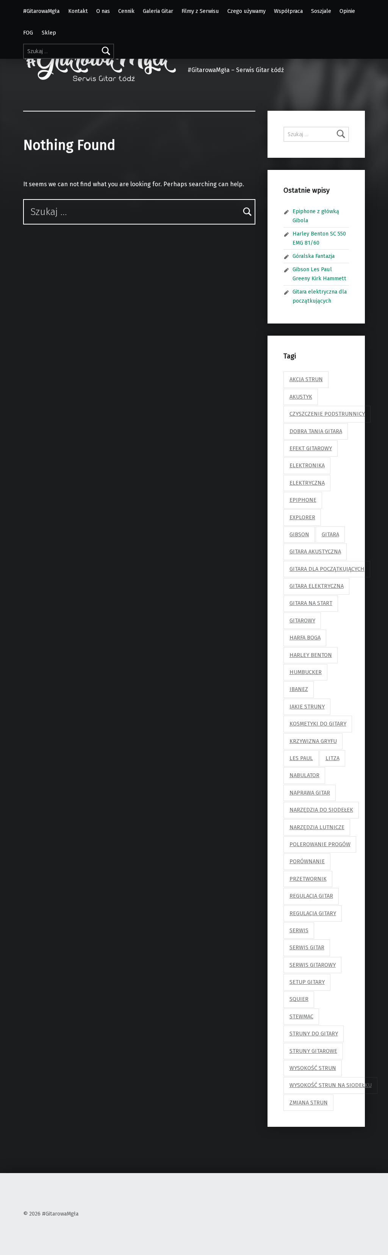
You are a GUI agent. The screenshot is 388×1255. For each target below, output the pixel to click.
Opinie (347, 11)
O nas (103, 11)
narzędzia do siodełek (321, 809)
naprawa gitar (309, 792)
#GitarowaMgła (41, 11)
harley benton (310, 655)
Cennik (126, 11)
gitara (330, 534)
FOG (28, 32)
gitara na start (310, 603)
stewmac (301, 1016)
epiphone (302, 499)
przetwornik (308, 878)
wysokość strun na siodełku (330, 1085)
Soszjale (321, 11)
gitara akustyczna (315, 551)
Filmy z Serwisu (200, 11)
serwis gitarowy (312, 964)
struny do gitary (313, 1033)
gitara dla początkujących (327, 568)
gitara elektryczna (316, 586)
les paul (301, 758)
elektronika (307, 465)
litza (332, 758)
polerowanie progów (319, 844)
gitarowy (302, 620)
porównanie (307, 861)
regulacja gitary (312, 913)
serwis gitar (306, 947)
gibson (299, 534)
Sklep (49, 32)
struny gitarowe (313, 1051)
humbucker (305, 672)
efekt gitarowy (310, 448)
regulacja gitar (311, 895)
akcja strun (306, 379)
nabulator (304, 775)
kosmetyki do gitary (317, 723)
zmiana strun (308, 1102)
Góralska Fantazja (314, 256)
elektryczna (307, 482)
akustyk (300, 396)
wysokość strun (312, 1068)
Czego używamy (246, 11)
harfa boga (305, 637)
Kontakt (78, 11)
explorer (302, 517)
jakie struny (307, 706)
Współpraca (288, 11)
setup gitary (307, 982)
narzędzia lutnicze (316, 827)
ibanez (298, 689)
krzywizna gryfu (313, 741)
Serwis (298, 930)
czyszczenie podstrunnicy (327, 413)
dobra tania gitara (315, 431)
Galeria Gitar (158, 11)
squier (298, 999)
